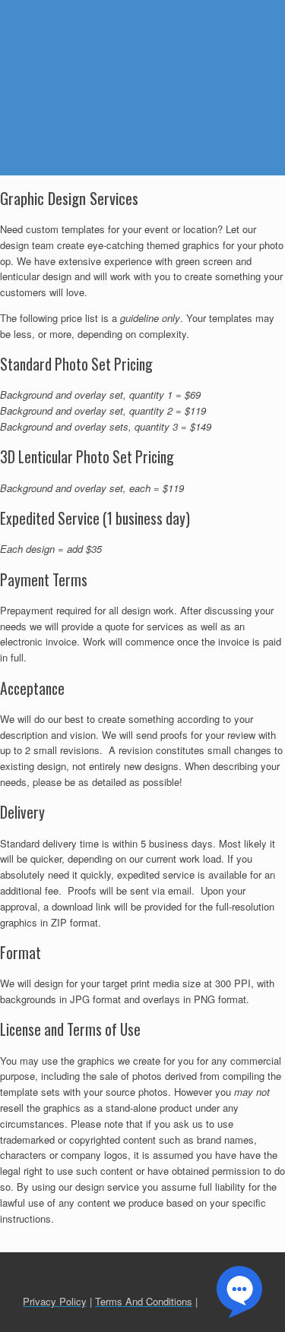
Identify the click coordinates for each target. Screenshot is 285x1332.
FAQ (22, 105)
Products (213, 45)
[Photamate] (91, 37)
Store (70, 105)
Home (228, 15)
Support (210, 75)
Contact (125, 105)
